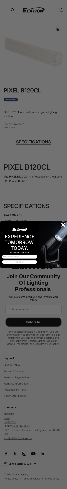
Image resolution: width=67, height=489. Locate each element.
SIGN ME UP (20, 262)
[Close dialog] (63, 225)
